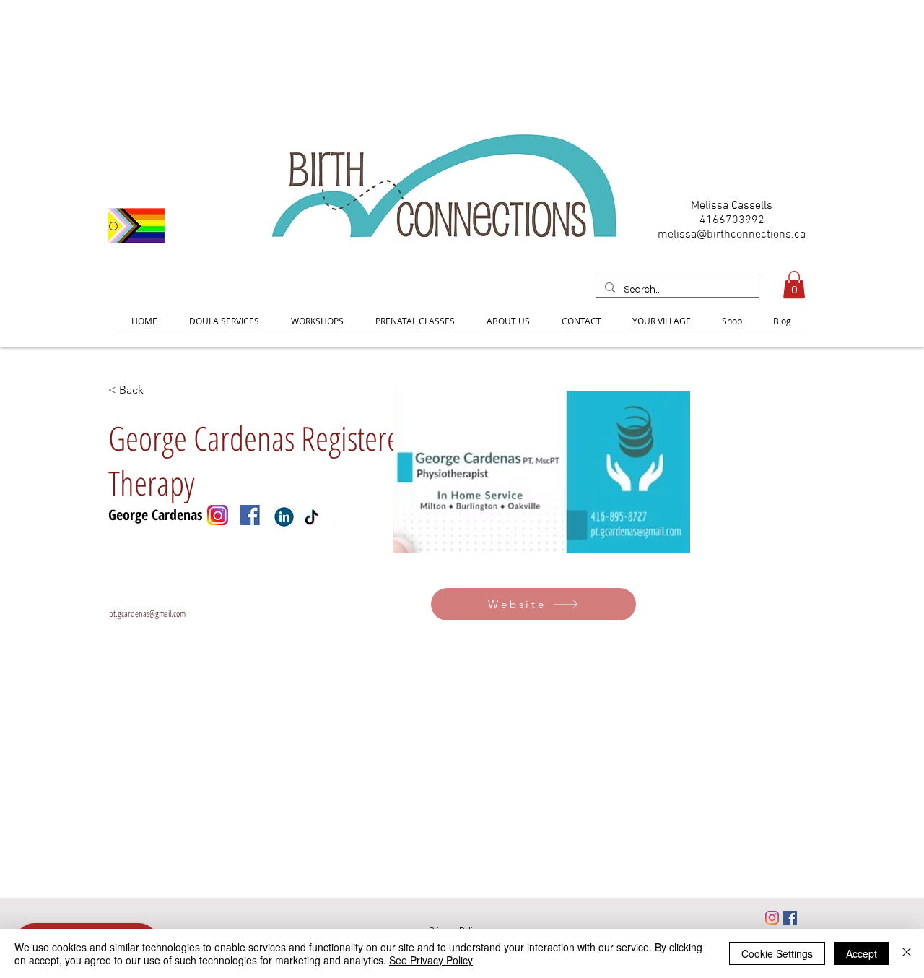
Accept (861, 953)
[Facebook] (790, 918)
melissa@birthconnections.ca (732, 235)
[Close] (906, 953)
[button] (794, 284)
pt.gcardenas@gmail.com (147, 613)
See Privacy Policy (431, 960)
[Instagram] (772, 918)
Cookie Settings (777, 953)
